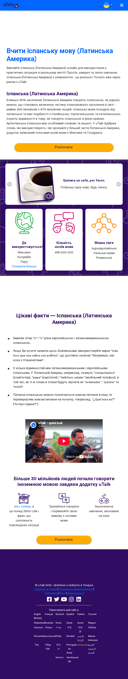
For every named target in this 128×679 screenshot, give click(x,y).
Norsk (59, 623)
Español (70, 614)
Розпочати (64, 147)
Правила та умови (45, 589)
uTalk (41, 585)
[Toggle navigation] (122, 5)
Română (70, 636)
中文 (69, 627)
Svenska (49, 623)
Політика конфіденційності (75, 589)
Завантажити (76, 593)
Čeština (92, 627)
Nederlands (40, 623)
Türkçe (48, 627)
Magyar (92, 623)
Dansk (69, 623)
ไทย (37, 645)
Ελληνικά (38, 627)
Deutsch (60, 614)
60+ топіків (22, 506)
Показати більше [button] (24, 266)
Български (50, 636)
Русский (92, 614)
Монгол (60, 657)
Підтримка (51, 593)
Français (49, 614)
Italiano (81, 614)
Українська (82, 645)
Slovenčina (39, 636)
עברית (58, 627)
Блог (63, 593)
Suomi (80, 623)
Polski (58, 636)
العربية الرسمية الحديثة (92, 649)
